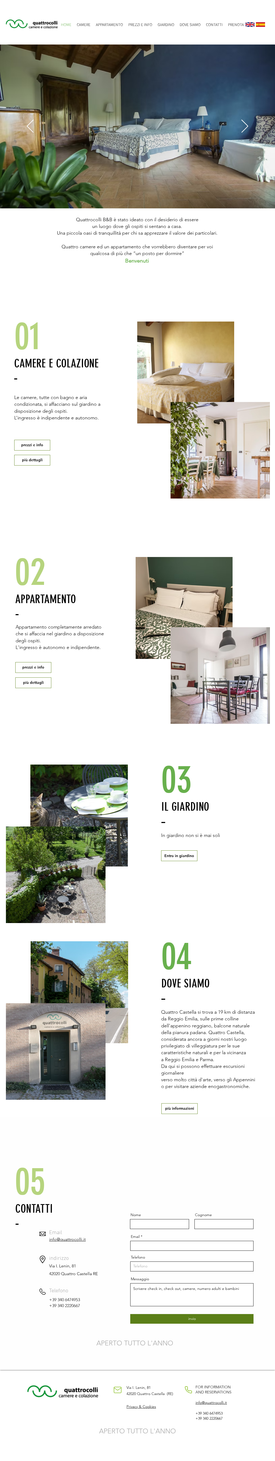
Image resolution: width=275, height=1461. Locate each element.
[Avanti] (244, 127)
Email (135, 1236)
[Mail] (117, 1390)
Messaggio (140, 1279)
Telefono (138, 1257)
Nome (136, 1215)
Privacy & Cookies (141, 1406)
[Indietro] (30, 127)
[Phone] (188, 1390)
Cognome (203, 1215)
